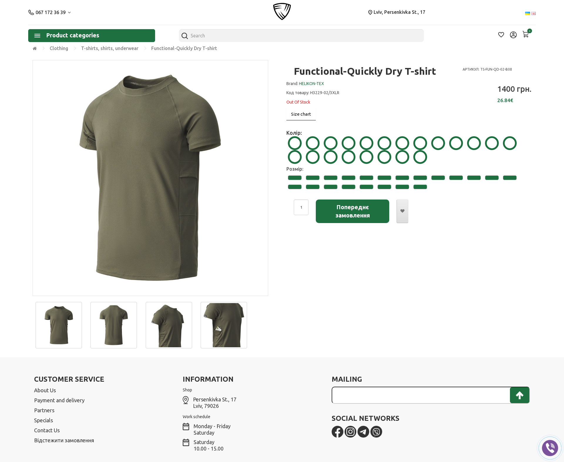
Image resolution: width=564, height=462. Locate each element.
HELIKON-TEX (311, 83)
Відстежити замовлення (64, 440)
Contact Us (47, 430)
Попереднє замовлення (352, 211)
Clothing (59, 48)
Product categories (72, 35)
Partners (44, 410)
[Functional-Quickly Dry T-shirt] (59, 325)
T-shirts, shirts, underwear (109, 48)
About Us (45, 390)
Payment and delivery (59, 400)
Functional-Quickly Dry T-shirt (184, 48)
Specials (43, 420)
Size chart (301, 114)
